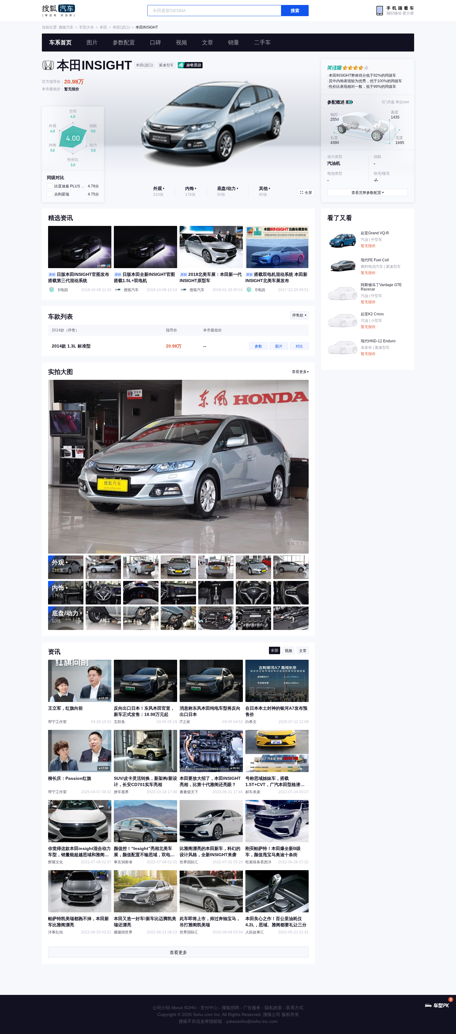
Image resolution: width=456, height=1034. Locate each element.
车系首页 (60, 42)
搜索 (295, 10)
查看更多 (299, 372)
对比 (299, 346)
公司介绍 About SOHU (174, 1007)
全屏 (308, 193)
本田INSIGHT (147, 27)
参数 (258, 346)
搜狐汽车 (58, 10)
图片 (92, 42)
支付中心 (209, 1007)
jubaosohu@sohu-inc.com (252, 1021)
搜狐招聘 (230, 1007)
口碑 (155, 42)
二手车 (262, 42)
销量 (233, 42)
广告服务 (252, 1007)
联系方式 (294, 1007)
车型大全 (86, 27)
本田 (103, 27)
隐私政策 (273, 1007)
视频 (181, 42)
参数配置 (124, 42)
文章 (207, 42)
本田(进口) (121, 27)
